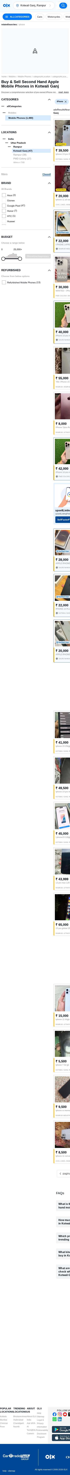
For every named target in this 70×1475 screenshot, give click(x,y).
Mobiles (12, 76)
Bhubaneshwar (20, 1416)
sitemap (11, 1471)
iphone (22, 24)
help (5, 1471)
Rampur (20, 154)
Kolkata (3, 1416)
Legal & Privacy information (42, 1423)
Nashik (16, 1427)
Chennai (4, 1423)
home (4, 76)
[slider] (3, 259)
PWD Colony (22, 158)
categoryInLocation (41, 76)
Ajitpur (19, 162)
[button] (50, 5)
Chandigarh (18, 1423)
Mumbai (3, 1420)
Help (39, 1413)
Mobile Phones (24, 76)
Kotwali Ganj (22, 150)
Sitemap (40, 1416)
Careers (30, 1433)
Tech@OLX (32, 1430)
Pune (2, 1427)
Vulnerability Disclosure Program (42, 1433)
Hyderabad (18, 1420)
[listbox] (65, 102)
